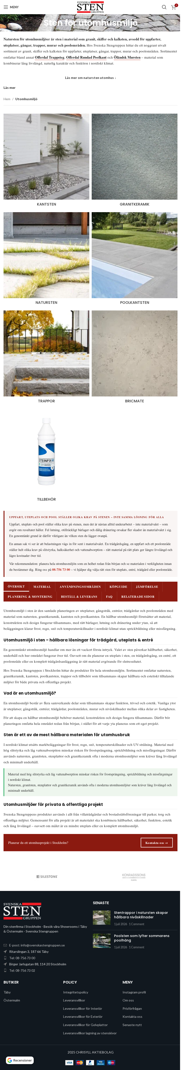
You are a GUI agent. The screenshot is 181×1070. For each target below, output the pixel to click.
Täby (7, 1003)
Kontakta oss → (153, 853)
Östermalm (12, 1011)
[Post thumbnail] (100, 929)
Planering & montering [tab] (30, 595)
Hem (7, 99)
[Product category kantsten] (46, 161)
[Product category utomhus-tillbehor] (46, 451)
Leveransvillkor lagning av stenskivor (80, 1046)
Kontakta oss (130, 1027)
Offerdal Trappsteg (49, 57)
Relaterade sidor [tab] (138, 595)
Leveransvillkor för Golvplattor (84, 1035)
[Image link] (22, 921)
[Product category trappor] (46, 354)
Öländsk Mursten (127, 57)
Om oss (126, 1011)
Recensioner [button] (22, 1060)
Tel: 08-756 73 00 (22, 968)
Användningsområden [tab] (80, 585)
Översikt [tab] (16, 585)
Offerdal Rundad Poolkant (86, 57)
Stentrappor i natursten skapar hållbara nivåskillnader (139, 925)
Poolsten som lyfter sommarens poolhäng (140, 949)
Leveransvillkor (73, 1011)
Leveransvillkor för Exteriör (81, 1027)
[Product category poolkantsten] (132, 257)
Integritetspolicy (74, 1003)
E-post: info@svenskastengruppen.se (37, 956)
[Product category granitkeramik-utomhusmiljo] (132, 161)
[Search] (164, 7)
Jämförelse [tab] (147, 585)
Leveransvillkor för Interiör (81, 1019)
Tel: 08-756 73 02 (22, 981)
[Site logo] (90, 7)
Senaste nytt (130, 1035)
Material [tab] (42, 585)
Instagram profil (132, 1003)
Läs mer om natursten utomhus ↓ (90, 78)
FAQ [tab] (109, 595)
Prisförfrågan (130, 1019)
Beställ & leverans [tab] (79, 595)
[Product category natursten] (46, 257)
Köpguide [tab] (118, 585)
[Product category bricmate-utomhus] (132, 354)
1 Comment (135, 935)
